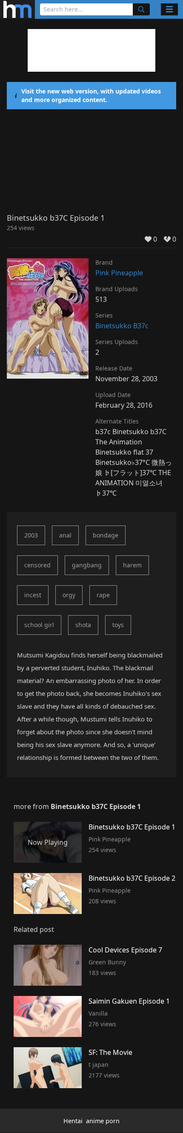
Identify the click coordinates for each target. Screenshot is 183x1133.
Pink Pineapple (119, 272)
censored (37, 565)
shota (83, 625)
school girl (39, 625)
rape (103, 595)
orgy (69, 595)
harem (132, 565)
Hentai (73, 1121)
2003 (31, 535)
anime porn (103, 1121)
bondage (105, 535)
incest (32, 595)
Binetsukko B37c (122, 325)
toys (118, 625)
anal (65, 535)
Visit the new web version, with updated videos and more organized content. (91, 95)
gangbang (87, 565)
